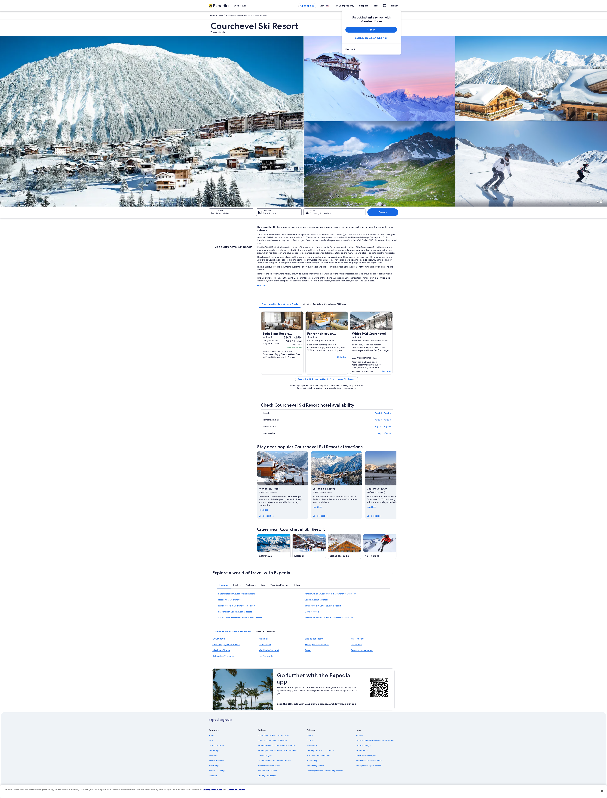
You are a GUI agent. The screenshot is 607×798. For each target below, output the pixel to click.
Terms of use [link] (312, 745)
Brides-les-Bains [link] (314, 638)
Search (383, 212)
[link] (371, 49)
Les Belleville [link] (266, 656)
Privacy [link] (310, 735)
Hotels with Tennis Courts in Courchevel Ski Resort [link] (328, 617)
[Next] (396, 485)
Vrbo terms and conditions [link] (318, 755)
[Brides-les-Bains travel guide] (344, 546)
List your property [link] (216, 745)
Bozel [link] (308, 650)
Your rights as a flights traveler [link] (368, 765)
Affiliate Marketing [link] (216, 770)
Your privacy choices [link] (315, 765)
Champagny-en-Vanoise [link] (226, 644)
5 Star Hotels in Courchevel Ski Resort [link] (236, 593)
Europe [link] (212, 15)
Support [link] (359, 735)
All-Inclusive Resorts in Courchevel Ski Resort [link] (240, 617)
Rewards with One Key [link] (267, 770)
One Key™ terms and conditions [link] (320, 750)
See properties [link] (266, 515)
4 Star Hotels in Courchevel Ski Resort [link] (322, 605)
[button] (303, 572)
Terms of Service (236, 789)
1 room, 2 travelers (320, 213)
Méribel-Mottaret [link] (269, 650)
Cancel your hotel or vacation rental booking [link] (374, 740)
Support (363, 5)
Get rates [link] (341, 357)
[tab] (279, 304)
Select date (222, 213)
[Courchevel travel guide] (274, 546)
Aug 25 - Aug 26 (383, 419)
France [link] (220, 15)
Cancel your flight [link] (363, 745)
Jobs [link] (211, 740)
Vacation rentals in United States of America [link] (276, 745)
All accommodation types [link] (269, 765)
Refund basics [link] (362, 750)
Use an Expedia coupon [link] (366, 755)
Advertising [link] (213, 765)
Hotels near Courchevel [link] (229, 599)
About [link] (211, 735)
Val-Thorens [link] (358, 638)
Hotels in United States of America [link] (272, 740)
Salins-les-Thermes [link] (223, 656)
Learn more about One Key (371, 37)
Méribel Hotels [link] (311, 611)
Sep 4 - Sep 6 (384, 433)
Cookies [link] (310, 740)
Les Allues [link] (356, 644)
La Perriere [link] (265, 644)
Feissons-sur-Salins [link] (362, 650)
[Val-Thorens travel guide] (380, 546)
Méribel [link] (263, 638)
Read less (263, 509)
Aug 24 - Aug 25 (383, 412)
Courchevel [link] (219, 638)
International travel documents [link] (369, 760)
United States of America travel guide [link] (274, 735)
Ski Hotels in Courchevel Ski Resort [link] (235, 611)
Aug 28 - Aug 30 (382, 426)
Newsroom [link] (213, 755)
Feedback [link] (213, 775)
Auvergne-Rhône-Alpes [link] (236, 15)
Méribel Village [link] (221, 650)
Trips (375, 5)
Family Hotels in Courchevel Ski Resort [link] (236, 605)
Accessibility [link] (312, 760)
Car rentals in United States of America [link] (274, 760)
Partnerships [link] (214, 750)
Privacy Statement (212, 789)
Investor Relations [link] (216, 760)
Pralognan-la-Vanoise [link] (317, 644)
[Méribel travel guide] (309, 546)
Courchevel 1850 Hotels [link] (316, 599)
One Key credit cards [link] (267, 775)
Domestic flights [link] (265, 755)
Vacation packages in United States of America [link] (277, 750)
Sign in (394, 5)
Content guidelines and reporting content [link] (325, 770)
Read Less (262, 285)
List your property (344, 5)
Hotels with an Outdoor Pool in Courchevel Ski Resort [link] (330, 593)
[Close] (601, 791)
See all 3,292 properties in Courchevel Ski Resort (327, 379)
